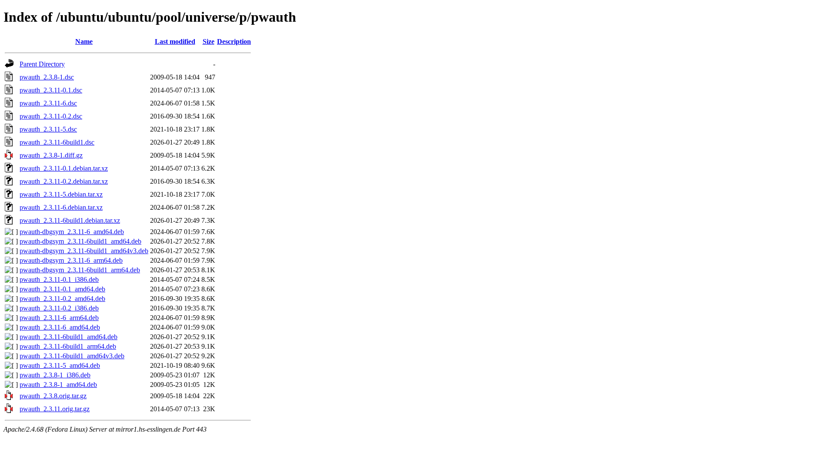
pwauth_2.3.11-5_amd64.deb (60, 365)
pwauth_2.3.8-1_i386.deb (55, 375)
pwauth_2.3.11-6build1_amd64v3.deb (72, 356)
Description (234, 41)
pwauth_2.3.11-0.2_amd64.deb (62, 298)
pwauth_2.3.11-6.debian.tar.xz (61, 207)
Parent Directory (42, 64)
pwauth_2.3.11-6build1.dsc (57, 142)
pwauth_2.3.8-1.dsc (47, 77)
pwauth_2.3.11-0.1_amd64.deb (62, 289)
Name (84, 41)
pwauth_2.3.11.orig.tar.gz (55, 409)
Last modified (175, 41)
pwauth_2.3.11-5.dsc (48, 129)
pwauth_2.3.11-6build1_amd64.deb (68, 336)
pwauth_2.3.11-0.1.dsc (51, 90)
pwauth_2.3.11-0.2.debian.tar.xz (64, 181)
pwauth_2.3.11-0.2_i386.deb (59, 308)
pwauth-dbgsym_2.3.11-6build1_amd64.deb (80, 241)
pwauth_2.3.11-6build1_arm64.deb (68, 346)
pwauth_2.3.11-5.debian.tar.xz (61, 194)
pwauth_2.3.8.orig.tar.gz (53, 396)
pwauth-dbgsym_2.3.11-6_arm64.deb (71, 260)
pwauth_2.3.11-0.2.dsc (51, 116)
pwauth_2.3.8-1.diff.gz (51, 155)
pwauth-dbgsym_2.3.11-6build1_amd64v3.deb (84, 250)
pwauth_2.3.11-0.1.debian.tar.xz (64, 168)
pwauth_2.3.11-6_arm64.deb (59, 317)
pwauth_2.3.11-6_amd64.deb (60, 327)
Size (208, 41)
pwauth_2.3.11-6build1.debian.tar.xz (70, 220)
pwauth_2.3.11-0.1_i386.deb (59, 279)
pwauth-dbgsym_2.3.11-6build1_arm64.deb (80, 270)
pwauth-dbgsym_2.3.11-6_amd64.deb (72, 231)
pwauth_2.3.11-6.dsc (48, 103)
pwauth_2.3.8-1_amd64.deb (58, 384)
